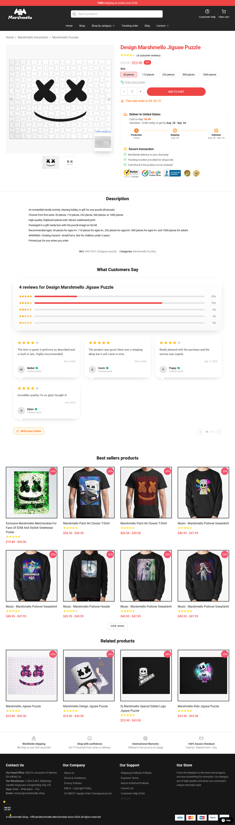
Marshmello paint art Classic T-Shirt (86, 523)
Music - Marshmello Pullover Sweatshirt (203, 523)
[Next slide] (109, 99)
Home (10, 37)
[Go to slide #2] (70, 162)
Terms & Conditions (75, 778)
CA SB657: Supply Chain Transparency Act (88, 793)
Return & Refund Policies (135, 783)
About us (69, 772)
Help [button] (228, 820)
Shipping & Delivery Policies (136, 772)
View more (118, 626)
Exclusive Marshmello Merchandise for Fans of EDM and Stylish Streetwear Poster (31, 528)
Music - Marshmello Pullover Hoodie (86, 606)
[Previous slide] (11, 99)
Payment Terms (130, 778)
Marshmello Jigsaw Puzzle (23, 706)
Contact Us (127, 788)
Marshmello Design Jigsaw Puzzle (85, 706)
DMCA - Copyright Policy (77, 788)
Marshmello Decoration (33, 37)
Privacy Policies (73, 783)
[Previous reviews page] (200, 431)
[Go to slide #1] (50, 162)
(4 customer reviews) (148, 55)
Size (122, 68)
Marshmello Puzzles (65, 37)
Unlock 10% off (7, 809)
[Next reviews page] (218, 431)
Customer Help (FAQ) (133, 793)
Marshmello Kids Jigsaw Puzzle (198, 706)
